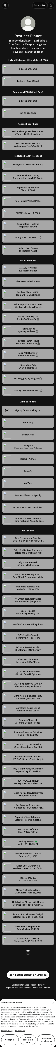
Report (33, 985)
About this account (22, 987)
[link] (28, 952)
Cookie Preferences (20, 985)
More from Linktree (41, 987)
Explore (9, 987)
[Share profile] (51, 5)
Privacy (41, 985)
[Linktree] (5, 5)
